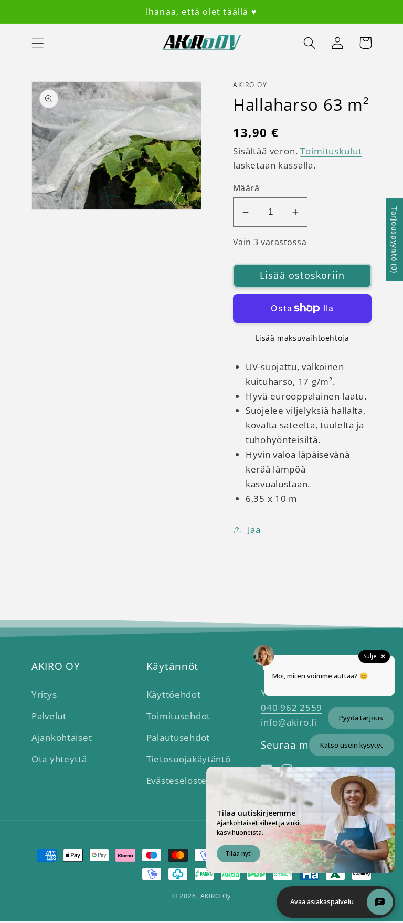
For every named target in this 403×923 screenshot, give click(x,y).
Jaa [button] (254, 529)
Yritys (44, 694)
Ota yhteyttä (59, 759)
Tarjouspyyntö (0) (394, 239)
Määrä (246, 188)
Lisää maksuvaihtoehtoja (302, 338)
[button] (38, 43)
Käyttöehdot (173, 694)
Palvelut (49, 716)
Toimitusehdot (178, 716)
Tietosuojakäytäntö (188, 759)
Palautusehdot (178, 737)
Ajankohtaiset (61, 737)
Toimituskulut (331, 151)
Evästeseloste (176, 780)
